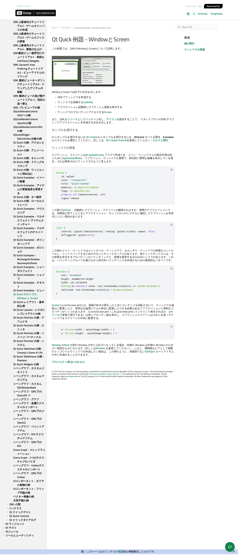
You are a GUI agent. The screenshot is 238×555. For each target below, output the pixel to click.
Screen (108, 112)
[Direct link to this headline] (79, 130)
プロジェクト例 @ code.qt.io (68, 362)
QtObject (150, 351)
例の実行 (189, 43)
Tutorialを (123, 140)
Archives (203, 14)
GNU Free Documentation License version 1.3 (104, 373)
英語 (120, 551)
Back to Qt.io (24, 6)
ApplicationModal (72, 158)
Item (66, 345)
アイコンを (112, 119)
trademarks (73, 376)
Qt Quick (66, 28)
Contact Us (190, 6)
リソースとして (76, 119)
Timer (68, 210)
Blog (200, 6)
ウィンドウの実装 (194, 49)
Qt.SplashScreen (94, 155)
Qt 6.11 (55, 28)
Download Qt (213, 6)
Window (56, 345)
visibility (88, 102)
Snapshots (217, 14)
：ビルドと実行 (159, 140)
